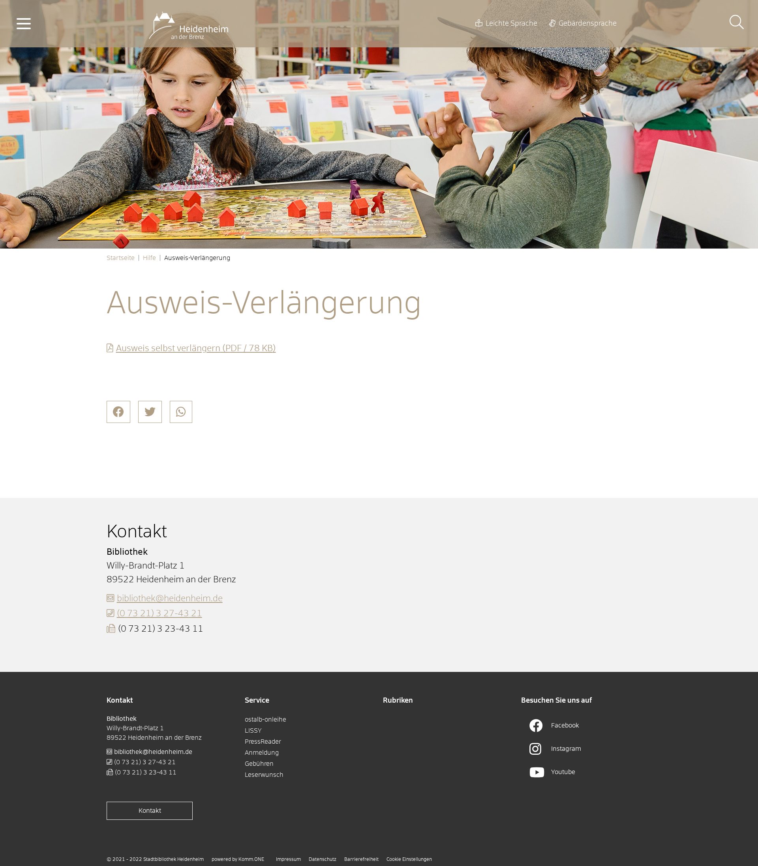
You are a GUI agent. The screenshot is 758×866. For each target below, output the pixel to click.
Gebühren (259, 764)
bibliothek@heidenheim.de (170, 599)
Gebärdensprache (588, 23)
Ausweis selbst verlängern (196, 348)
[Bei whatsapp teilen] (181, 412)
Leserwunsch (264, 775)
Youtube (563, 772)
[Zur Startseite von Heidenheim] (188, 23)
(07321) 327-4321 (159, 614)
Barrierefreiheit (361, 859)
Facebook (565, 725)
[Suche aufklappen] (736, 23)
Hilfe (149, 258)
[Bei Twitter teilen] (150, 412)
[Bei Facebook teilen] (118, 412)
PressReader (263, 742)
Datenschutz (322, 859)
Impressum (288, 859)
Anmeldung (262, 753)
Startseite (121, 258)
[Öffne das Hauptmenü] (24, 24)
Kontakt (150, 811)
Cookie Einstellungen (409, 859)
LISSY (253, 731)
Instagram (566, 749)
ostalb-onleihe (265, 719)
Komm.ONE (251, 859)
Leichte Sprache (511, 23)
